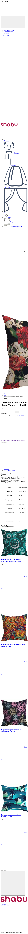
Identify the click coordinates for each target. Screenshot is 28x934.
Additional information (9, 470)
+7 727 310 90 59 (5, 905)
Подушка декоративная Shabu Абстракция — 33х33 (11, 730)
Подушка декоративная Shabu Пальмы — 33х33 (11, 815)
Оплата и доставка (9, 30)
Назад (25, 251)
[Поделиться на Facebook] (12, 454)
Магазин (6, 394)
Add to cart (3, 413)
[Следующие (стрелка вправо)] (13, 889)
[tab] (15, 469)
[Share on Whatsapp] (12, 466)
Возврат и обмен (8, 31)
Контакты (6, 33)
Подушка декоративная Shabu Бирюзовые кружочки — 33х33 (11, 560)
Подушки (6, 395)
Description (6, 469)
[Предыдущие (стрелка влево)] (13, 877)
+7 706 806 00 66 (5, 35)
